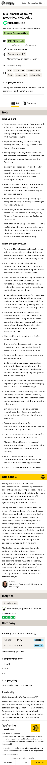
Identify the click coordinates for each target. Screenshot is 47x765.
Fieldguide (25, 17)
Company (31, 103)
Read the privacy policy (10, 754)
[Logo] (8, 3)
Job (17, 103)
